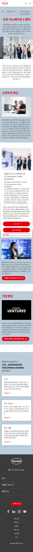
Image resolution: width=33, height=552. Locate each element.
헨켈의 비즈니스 (12, 11)
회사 (3, 478)
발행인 (16, 526)
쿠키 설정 (6, 235)
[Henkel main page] (5, 3)
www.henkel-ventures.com (14, 339)
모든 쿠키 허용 (16, 230)
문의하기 (15, 503)
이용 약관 (16, 530)
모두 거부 (16, 224)
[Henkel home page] (3, 11)
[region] (16, 220)
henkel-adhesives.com (12, 278)
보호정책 (16, 533)
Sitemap (16, 519)
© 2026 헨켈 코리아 (16, 543)
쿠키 (16, 537)
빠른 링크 (5, 491)
